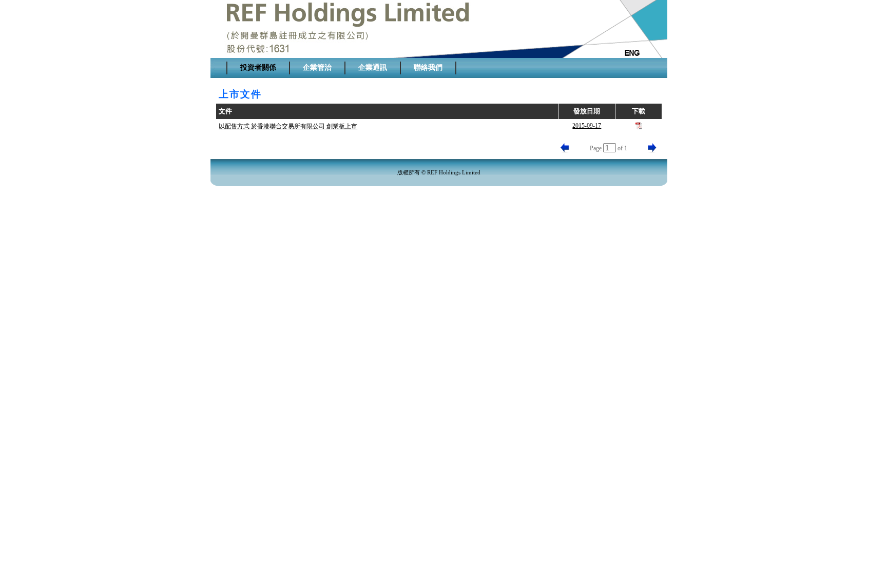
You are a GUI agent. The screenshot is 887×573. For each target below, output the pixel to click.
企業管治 (317, 67)
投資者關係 (258, 67)
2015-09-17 (586, 125)
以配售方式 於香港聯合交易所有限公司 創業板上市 (288, 126)
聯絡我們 (428, 67)
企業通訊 (372, 67)
